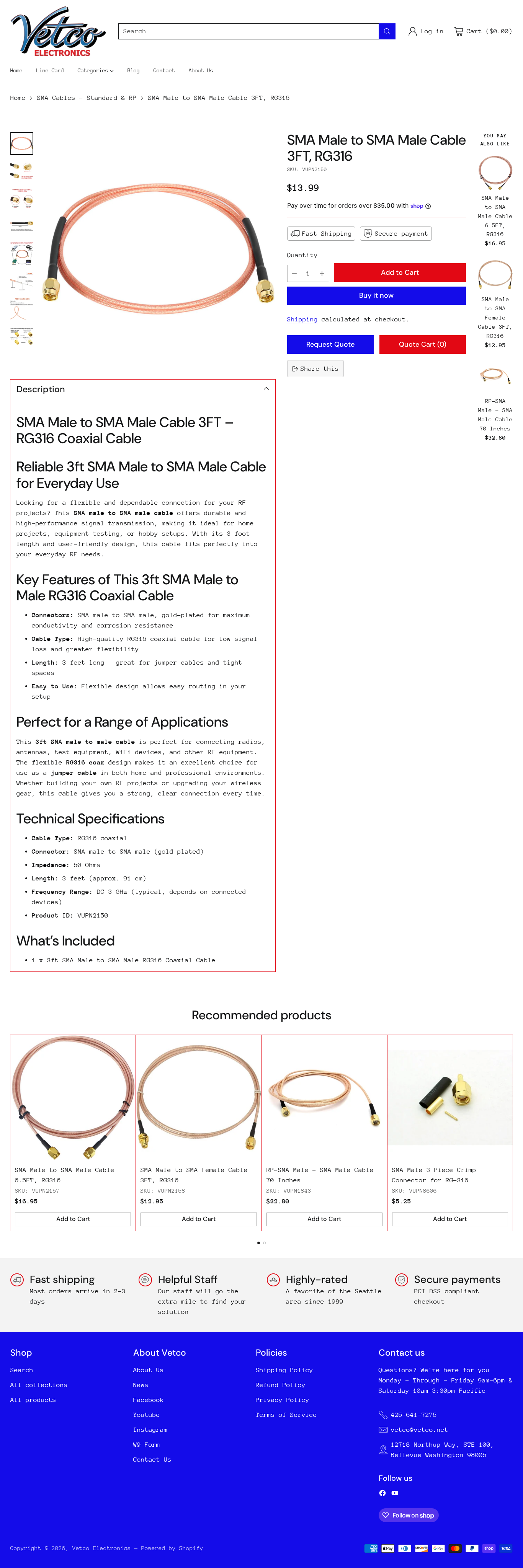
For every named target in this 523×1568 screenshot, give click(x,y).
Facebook (148, 1399)
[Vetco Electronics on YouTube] (394, 1494)
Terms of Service (286, 1414)
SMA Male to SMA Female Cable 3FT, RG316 (495, 317)
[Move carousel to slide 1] (258, 1243)
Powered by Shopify (172, 1548)
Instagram (150, 1429)
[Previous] (12, 1133)
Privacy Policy (282, 1399)
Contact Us (152, 1459)
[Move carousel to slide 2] (264, 1243)
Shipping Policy (284, 1370)
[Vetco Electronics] (58, 31)
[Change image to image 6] (21, 281)
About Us (148, 1370)
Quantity (302, 255)
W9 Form (146, 1444)
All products (33, 1399)
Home (18, 97)
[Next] (510, 1133)
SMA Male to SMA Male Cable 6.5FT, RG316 (495, 216)
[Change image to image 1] (21, 143)
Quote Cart (422, 344)
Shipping (302, 319)
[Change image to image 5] (21, 253)
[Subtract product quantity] (294, 273)
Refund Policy (281, 1385)
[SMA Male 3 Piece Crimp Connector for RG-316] (450, 1097)
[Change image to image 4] (21, 226)
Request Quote (330, 344)
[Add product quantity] (322, 273)
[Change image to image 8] (21, 336)
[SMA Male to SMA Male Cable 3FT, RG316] (158, 249)
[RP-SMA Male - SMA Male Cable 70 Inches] (495, 376)
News (141, 1385)
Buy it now (376, 295)
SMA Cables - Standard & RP (87, 97)
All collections (39, 1385)
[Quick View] (505, 163)
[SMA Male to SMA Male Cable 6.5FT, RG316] (495, 173)
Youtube (146, 1414)
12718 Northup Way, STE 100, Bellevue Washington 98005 (442, 1450)
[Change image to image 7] (21, 308)
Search (21, 1370)
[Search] (387, 31)
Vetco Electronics (101, 1548)
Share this (320, 368)
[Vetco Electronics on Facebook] (382, 1494)
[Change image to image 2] (21, 171)
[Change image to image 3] (21, 198)
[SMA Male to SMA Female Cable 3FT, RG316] (495, 275)
